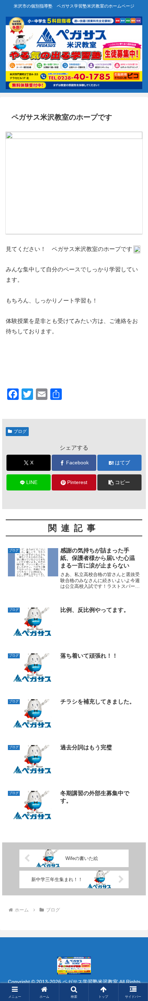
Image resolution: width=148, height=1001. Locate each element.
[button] (119, 482)
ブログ (20, 431)
